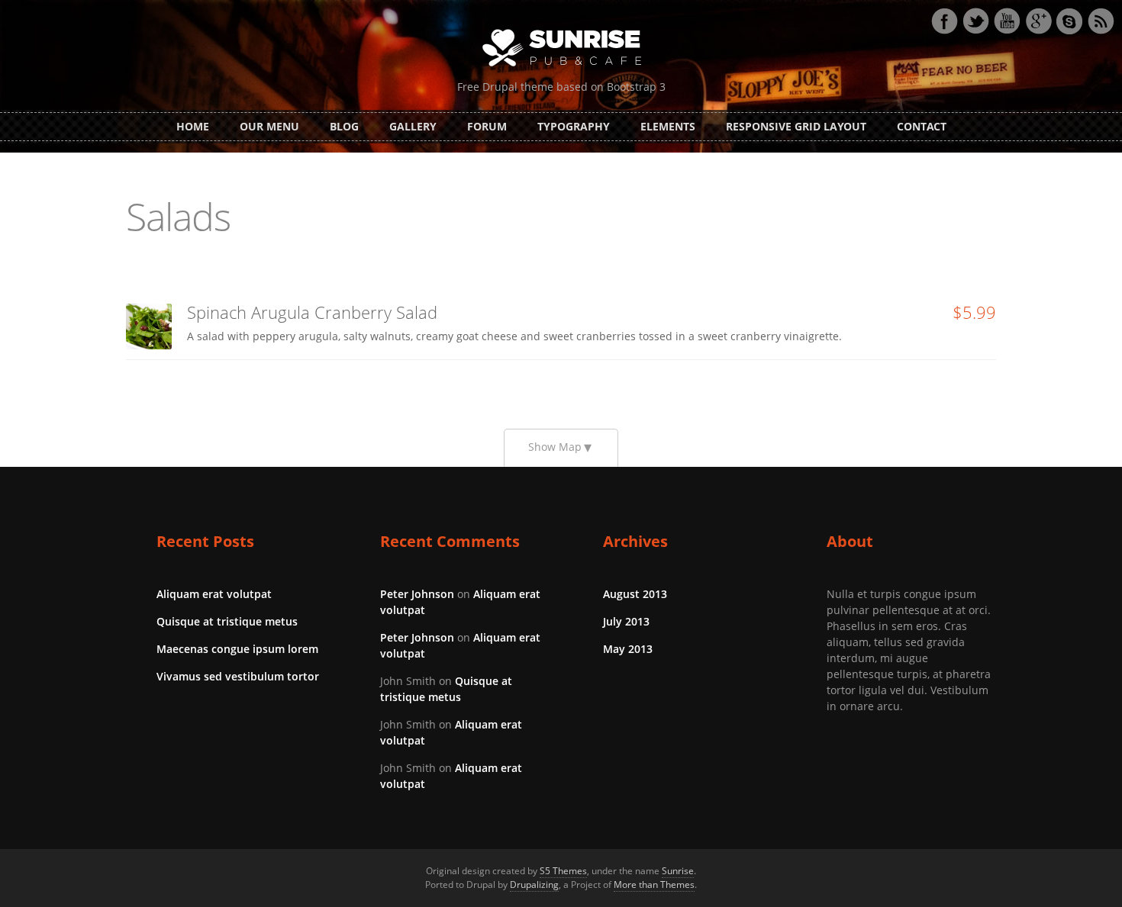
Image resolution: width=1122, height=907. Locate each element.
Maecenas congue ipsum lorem (237, 649)
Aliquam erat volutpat (214, 594)
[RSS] (1100, 21)
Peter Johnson (417, 594)
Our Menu (269, 126)
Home (192, 126)
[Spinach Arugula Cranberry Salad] (149, 326)
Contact (921, 126)
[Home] (561, 46)
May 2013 (628, 649)
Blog (344, 126)
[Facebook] (944, 21)
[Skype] (1069, 21)
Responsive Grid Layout (796, 126)
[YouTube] (1006, 21)
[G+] (1038, 21)
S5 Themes (563, 870)
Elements (667, 126)
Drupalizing (534, 884)
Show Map (555, 446)
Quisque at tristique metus (227, 621)
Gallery (413, 126)
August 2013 (635, 594)
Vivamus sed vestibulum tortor (237, 676)
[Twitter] (975, 21)
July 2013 (626, 621)
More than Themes (654, 884)
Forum (487, 126)
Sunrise (678, 870)
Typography (573, 126)
